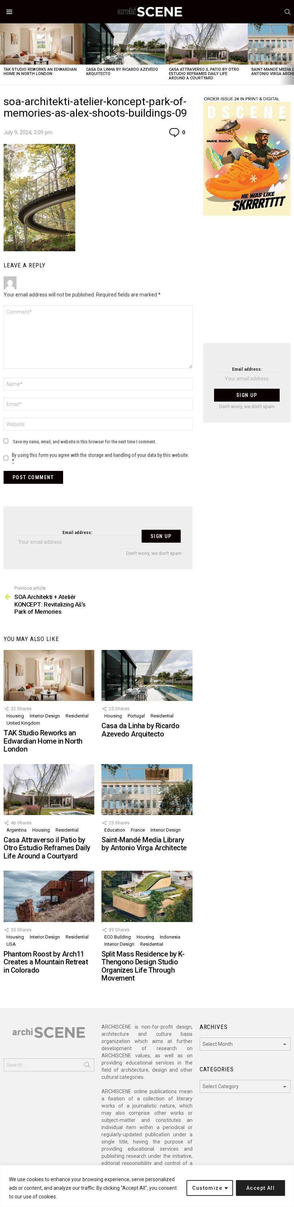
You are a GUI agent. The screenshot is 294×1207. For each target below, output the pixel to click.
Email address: (77, 532)
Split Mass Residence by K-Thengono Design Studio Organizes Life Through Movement (142, 966)
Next (290, 54)
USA (11, 944)
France (138, 830)
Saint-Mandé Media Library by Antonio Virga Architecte (144, 844)
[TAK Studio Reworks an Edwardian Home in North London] (41, 44)
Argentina (16, 830)
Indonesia (170, 937)
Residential (77, 716)
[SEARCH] (287, 12)
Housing (15, 716)
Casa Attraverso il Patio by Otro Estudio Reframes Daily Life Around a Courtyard (204, 73)
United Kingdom (23, 723)
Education (114, 830)
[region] (147, 1186)
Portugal (136, 716)
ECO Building (117, 937)
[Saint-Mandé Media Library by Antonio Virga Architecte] (146, 789)
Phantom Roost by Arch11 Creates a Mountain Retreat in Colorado (46, 962)
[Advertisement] (246, 284)
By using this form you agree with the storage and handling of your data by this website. (100, 458)
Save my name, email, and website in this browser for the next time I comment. (84, 441)
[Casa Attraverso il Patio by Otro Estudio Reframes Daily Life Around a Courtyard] (206, 44)
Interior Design (45, 716)
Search (87, 1066)
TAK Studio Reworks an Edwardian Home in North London (40, 71)
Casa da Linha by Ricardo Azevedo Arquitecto (122, 71)
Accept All (260, 1188)
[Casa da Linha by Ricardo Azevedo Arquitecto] (123, 44)
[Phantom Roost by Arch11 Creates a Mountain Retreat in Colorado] (49, 896)
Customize (207, 1188)
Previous (3, 54)
